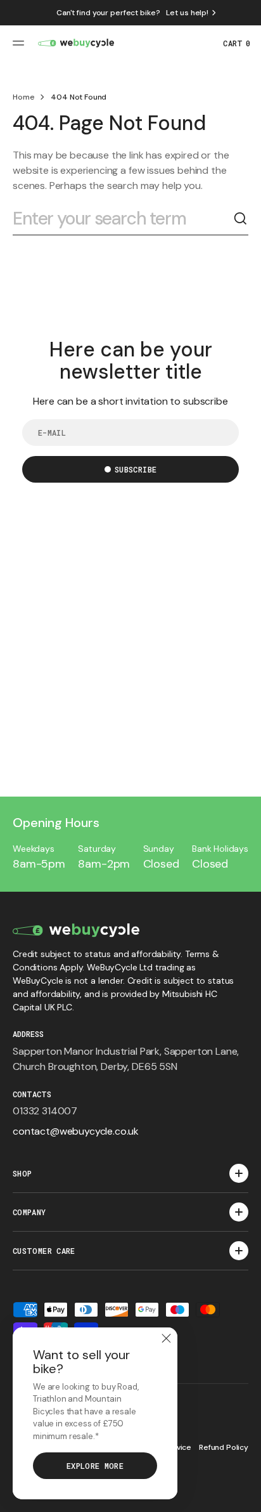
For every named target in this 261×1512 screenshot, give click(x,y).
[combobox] (123, 219)
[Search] (240, 218)
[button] (20, 43)
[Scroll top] (246, 1497)
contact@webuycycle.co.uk (76, 1131)
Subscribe (135, 469)
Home (23, 97)
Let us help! (187, 13)
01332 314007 (45, 1111)
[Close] (166, 1339)
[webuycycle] (76, 43)
